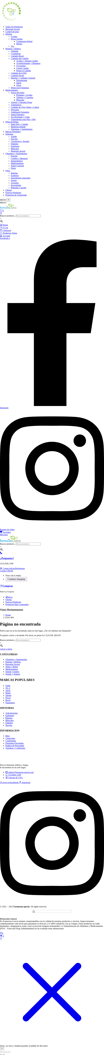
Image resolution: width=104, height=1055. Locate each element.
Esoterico (15, 175)
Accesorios (21, 66)
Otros (18, 85)
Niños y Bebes (11, 667)
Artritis (14, 136)
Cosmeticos (16, 53)
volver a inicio (6, 649)
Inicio (10, 597)
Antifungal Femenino (20, 112)
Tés (12, 46)
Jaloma (8, 695)
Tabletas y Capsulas (24, 97)
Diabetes (14, 144)
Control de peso (12, 31)
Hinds (8, 693)
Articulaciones (11, 713)
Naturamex (10, 703)
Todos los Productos (14, 27)
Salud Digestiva (17, 114)
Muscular (20, 100)
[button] (6, 571)
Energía (14, 156)
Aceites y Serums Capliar (27, 61)
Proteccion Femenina (20, 88)
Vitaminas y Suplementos (21, 129)
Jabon (18, 83)
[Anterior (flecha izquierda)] (1, 1054)
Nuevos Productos (13, 192)
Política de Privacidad (14, 745)
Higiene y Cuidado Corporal (23, 78)
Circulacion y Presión (20, 141)
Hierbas (8, 34)
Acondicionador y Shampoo (28, 63)
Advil (7, 690)
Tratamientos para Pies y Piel (23, 119)
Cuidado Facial (17, 75)
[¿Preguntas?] (1, 553)
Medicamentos (11, 90)
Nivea (8, 698)
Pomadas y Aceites (24, 95)
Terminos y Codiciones (15, 748)
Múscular (15, 149)
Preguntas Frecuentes (14, 743)
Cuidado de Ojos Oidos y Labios (25, 107)
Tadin (7, 685)
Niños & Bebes (12, 122)
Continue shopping (16, 579)
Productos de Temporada (16, 195)
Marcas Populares (13, 131)
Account (6, 236)
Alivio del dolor (17, 92)
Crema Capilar (22, 68)
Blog (7, 736)
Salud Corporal (17, 166)
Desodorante (21, 80)
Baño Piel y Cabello (19, 124)
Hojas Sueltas (16, 39)
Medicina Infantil (18, 127)
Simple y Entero (12, 672)
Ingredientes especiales (20, 178)
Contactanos (10, 741)
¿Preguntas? (7, 558)
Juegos (14, 180)
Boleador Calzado (18, 188)
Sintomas (9, 134)
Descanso (15, 110)
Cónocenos (10, 738)
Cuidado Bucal (17, 56)
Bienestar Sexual (12, 29)
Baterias (14, 173)
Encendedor (16, 185)
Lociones (15, 183)
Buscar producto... (8, 216)
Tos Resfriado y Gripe (20, 117)
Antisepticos (16, 105)
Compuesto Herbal (24, 41)
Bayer (8, 700)
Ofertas (8, 190)
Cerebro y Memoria (19, 158)
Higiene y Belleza (13, 49)
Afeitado (14, 51)
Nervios (14, 139)
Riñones (8, 718)
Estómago (15, 146)
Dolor (13, 168)
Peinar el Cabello (23, 71)
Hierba (19, 44)
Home (5, 225)
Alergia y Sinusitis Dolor (21, 102)
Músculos (9, 720)
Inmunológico (17, 161)
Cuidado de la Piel (19, 73)
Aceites (14, 36)
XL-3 (7, 688)
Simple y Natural (12, 674)
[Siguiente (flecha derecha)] (4, 1054)
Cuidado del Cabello (19, 58)
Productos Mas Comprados (17, 604)
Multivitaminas (17, 163)
